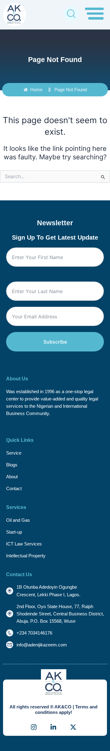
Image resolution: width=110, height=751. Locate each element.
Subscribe (55, 342)
